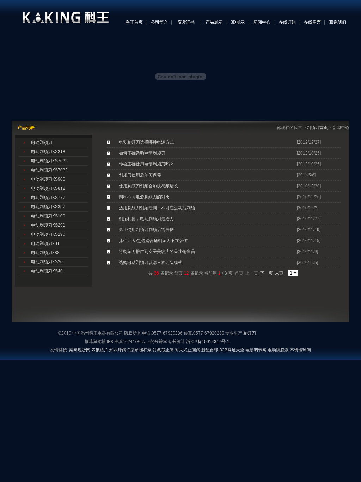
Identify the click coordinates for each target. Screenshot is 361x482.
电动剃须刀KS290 (48, 234)
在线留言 (312, 22)
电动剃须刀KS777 (48, 197)
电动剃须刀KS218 (48, 151)
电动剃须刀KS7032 (49, 170)
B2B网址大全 (231, 350)
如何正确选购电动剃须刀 (142, 153)
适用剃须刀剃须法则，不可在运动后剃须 (157, 207)
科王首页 (134, 22)
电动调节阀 (256, 350)
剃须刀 (249, 333)
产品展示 (214, 22)
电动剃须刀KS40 (47, 271)
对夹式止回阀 (187, 350)
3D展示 (238, 22)
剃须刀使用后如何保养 (140, 175)
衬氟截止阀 (163, 350)
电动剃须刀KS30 (47, 261)
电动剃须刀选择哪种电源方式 (146, 142)
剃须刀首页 (317, 127)
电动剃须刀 (41, 142)
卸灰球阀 (117, 350)
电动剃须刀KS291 (48, 225)
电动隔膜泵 (278, 350)
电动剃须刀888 (45, 252)
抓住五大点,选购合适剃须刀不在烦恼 (153, 240)
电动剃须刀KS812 (48, 188)
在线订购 (287, 22)
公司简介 (159, 22)
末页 (279, 273)
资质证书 (186, 22)
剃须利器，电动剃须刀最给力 (146, 218)
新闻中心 (261, 22)
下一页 (266, 273)
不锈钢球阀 (300, 350)
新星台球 (209, 350)
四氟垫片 (99, 350)
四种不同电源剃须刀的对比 (144, 196)
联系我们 (337, 22)
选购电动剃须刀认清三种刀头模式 (150, 262)
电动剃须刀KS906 (48, 179)
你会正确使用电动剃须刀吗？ (146, 164)
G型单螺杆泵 (139, 350)
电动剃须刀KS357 (48, 206)
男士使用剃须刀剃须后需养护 (146, 229)
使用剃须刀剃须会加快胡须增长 (148, 185)
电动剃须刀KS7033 (49, 160)
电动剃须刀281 (45, 243)
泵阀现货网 (79, 350)
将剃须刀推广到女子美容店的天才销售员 (157, 251)
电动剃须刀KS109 (48, 215)
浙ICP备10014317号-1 (208, 341)
